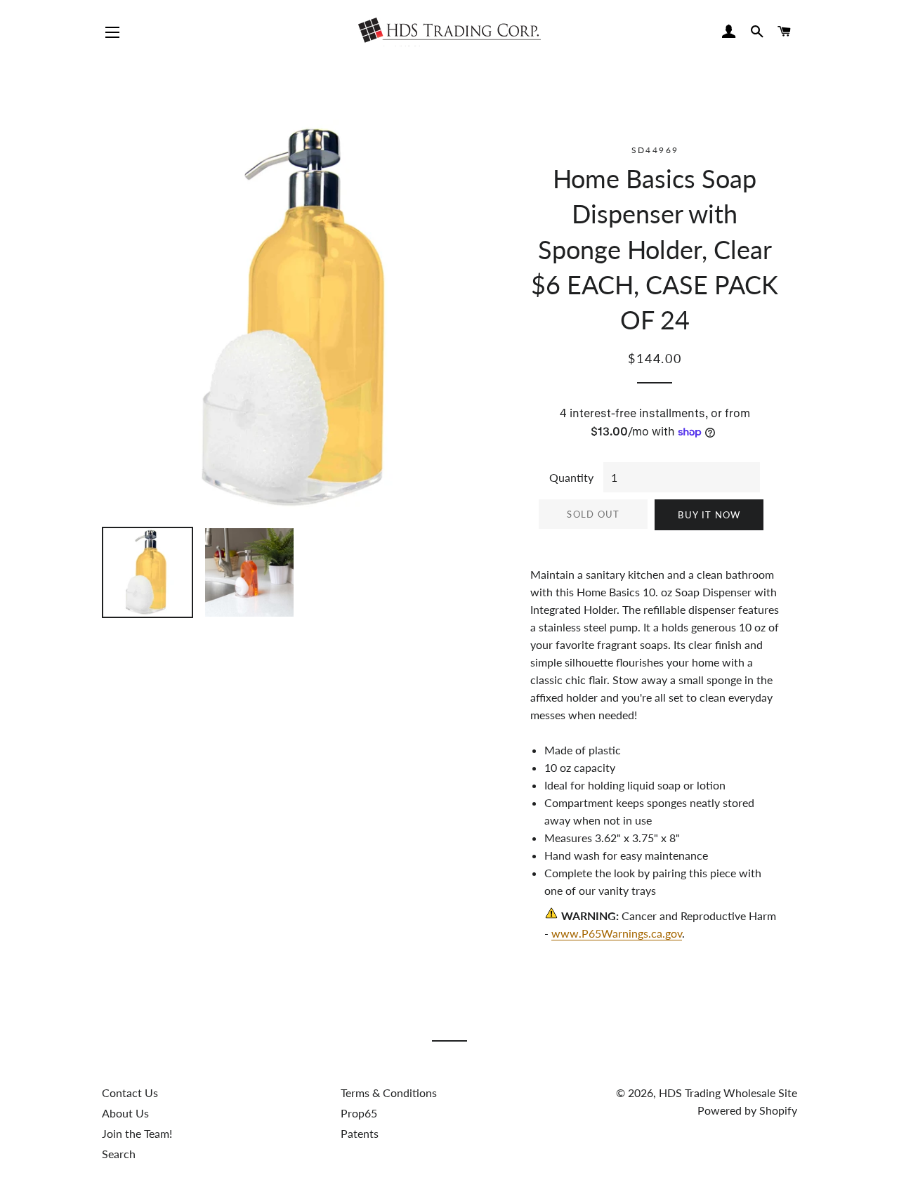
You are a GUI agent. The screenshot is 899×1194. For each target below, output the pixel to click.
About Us (125, 1113)
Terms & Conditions (389, 1092)
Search (119, 1153)
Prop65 (359, 1113)
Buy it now (709, 514)
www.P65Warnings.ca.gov (616, 933)
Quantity (571, 477)
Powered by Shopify (747, 1110)
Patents (360, 1133)
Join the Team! (137, 1133)
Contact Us (130, 1092)
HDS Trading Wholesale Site (728, 1092)
